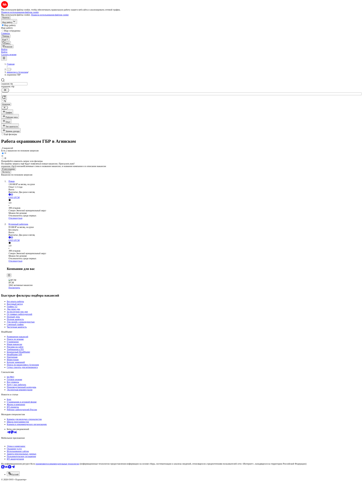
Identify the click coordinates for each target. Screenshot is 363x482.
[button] (4, 49)
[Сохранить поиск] (4, 97)
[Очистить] (5, 90)
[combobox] (14, 83)
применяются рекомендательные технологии (57, 464)
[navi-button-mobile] (4, 58)
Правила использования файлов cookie (50, 15)
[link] (6, 43)
